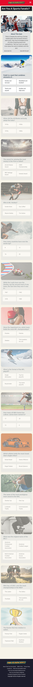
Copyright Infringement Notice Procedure (16, 674)
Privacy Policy (27, 666)
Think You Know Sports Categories (16, 672)
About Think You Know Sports (9, 666)
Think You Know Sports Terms (19, 668)
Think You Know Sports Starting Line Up (16, 670)
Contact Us (9, 668)
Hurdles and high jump (22, 89)
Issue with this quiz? (24, 51)
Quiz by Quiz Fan (7, 51)
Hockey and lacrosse (8, 82)
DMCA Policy (20, 666)
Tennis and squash (8, 89)
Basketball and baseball (23, 82)
